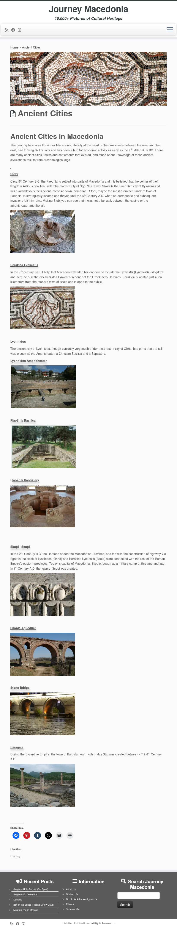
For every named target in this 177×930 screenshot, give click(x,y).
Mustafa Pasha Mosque (25, 909)
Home (14, 47)
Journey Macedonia (88, 8)
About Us (71, 889)
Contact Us (72, 894)
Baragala (16, 747)
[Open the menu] (170, 29)
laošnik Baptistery (25, 480)
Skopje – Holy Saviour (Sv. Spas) (30, 889)
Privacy (70, 904)
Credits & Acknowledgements (81, 899)
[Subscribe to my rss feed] (8, 30)
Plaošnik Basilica (23, 420)
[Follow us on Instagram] (21, 30)
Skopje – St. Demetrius (25, 894)
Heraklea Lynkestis (24, 265)
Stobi (14, 174)
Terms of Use (73, 909)
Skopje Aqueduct (23, 628)
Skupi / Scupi (20, 546)
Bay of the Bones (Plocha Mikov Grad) (33, 904)
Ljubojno (17, 899)
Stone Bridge (20, 687)
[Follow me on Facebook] (14, 30)
